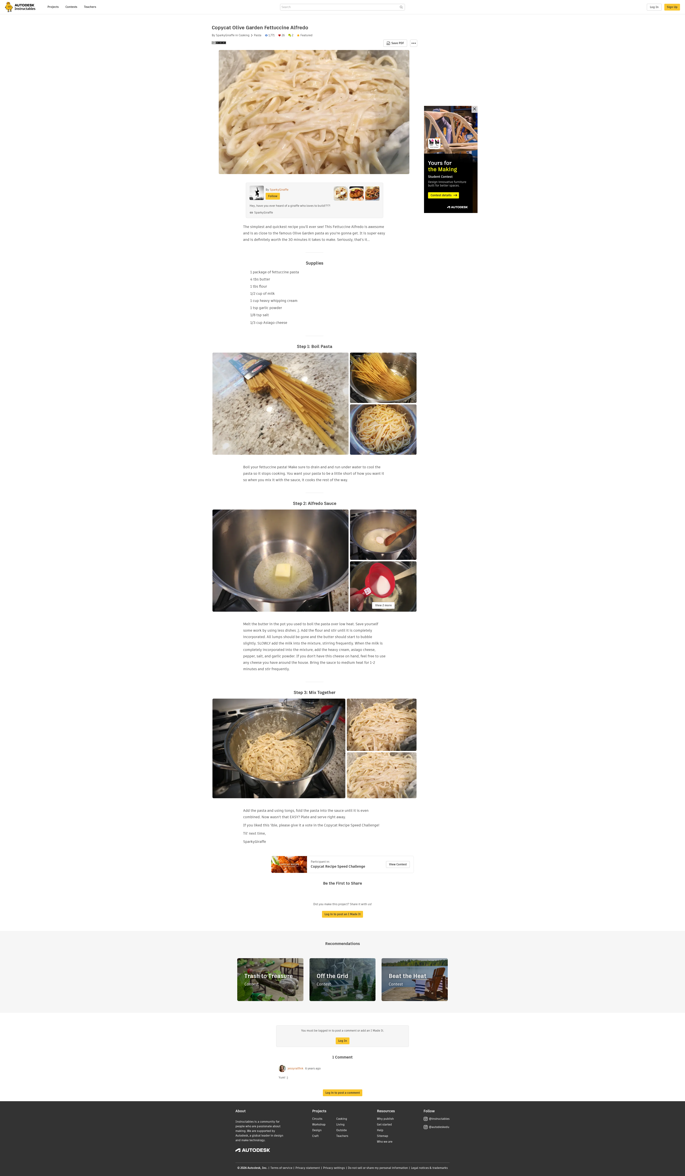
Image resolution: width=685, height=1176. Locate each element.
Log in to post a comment (342, 1093)
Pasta (257, 35)
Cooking (244, 35)
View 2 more (383, 605)
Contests (71, 7)
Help (380, 1130)
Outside (341, 1130)
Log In (654, 7)
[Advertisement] (451, 159)
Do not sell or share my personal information (378, 1168)
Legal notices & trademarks (429, 1168)
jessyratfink (295, 1068)
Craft (315, 1136)
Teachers (90, 7)
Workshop (319, 1124)
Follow (272, 196)
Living (340, 1124)
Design (317, 1130)
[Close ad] (474, 109)
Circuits (317, 1119)
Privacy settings (334, 1168)
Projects (53, 7)
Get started (384, 1124)
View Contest (398, 864)
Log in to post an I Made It (342, 914)
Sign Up (672, 7)
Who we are (384, 1142)
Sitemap (382, 1136)
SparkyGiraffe (225, 35)
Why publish (385, 1119)
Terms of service (281, 1168)
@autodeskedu (439, 1127)
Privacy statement (307, 1168)
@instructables (439, 1119)
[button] (413, 43)
